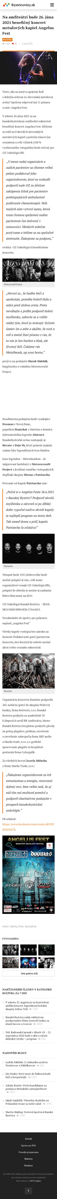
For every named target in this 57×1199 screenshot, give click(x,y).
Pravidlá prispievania (28, 1152)
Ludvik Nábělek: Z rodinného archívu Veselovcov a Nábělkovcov (27, 1063)
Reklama (28, 1158)
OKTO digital (35, 1181)
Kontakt (28, 1138)
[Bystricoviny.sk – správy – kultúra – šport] (19, 5)
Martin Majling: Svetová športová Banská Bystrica (29, 1113)
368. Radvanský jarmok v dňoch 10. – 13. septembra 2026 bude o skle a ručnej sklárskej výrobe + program (28, 1035)
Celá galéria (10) (29, 973)
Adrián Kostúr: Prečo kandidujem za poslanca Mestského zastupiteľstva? (26, 1087)
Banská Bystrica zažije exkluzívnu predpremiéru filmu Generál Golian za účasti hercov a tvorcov (27, 1020)
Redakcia (28, 1165)
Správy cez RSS (28, 1145)
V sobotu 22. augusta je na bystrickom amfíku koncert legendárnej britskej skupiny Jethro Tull (27, 1006)
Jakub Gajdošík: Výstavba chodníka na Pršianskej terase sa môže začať (27, 1102)
